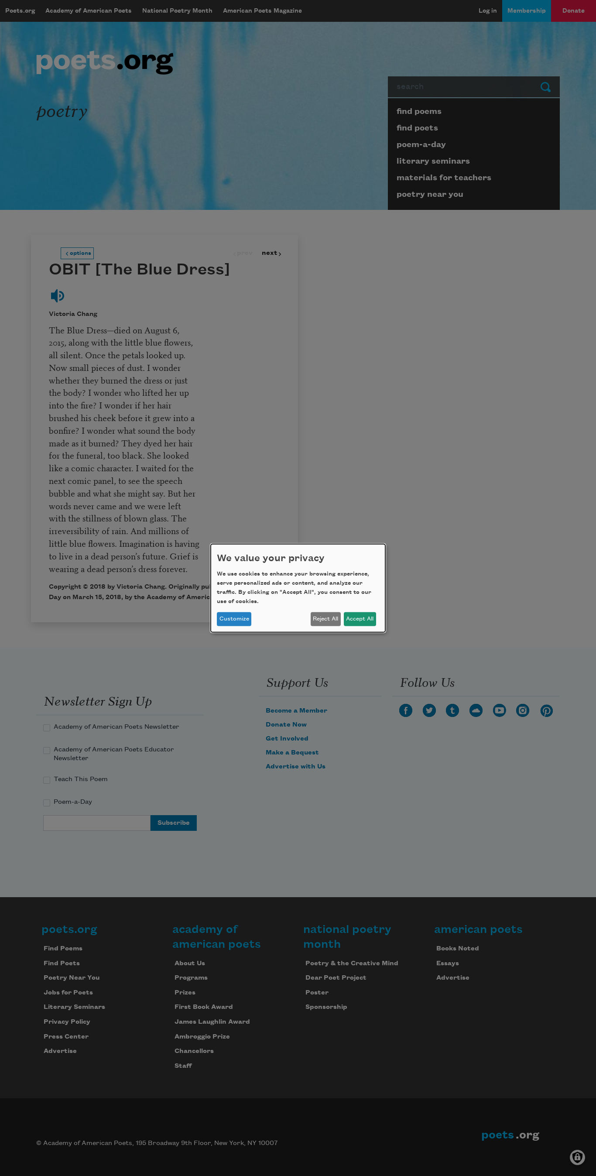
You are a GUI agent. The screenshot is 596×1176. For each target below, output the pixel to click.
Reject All (325, 619)
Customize (234, 619)
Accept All (359, 619)
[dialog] (298, 588)
